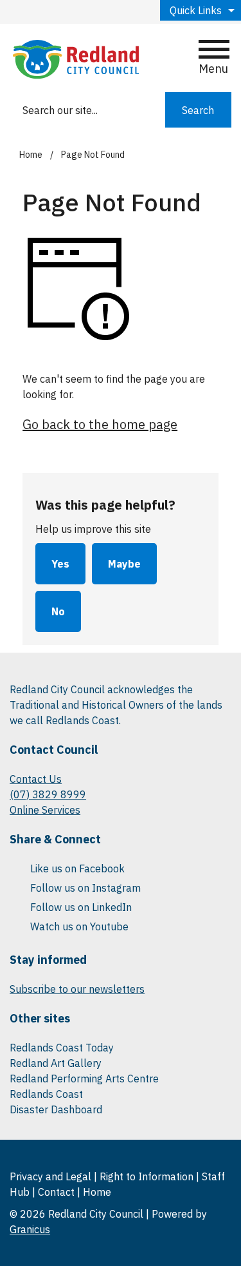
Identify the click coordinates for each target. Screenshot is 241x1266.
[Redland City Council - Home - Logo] (76, 59)
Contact (56, 1191)
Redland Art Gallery (56, 1063)
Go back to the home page (99, 424)
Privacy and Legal (50, 1176)
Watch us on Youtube (79, 926)
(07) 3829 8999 (48, 794)
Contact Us (36, 778)
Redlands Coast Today (62, 1047)
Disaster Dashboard (56, 1109)
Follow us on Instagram (85, 887)
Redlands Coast (46, 1094)
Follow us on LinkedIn (81, 907)
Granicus (30, 1229)
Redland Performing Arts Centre (84, 1078)
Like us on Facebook (77, 868)
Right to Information (146, 1176)
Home (30, 154)
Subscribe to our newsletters (77, 989)
